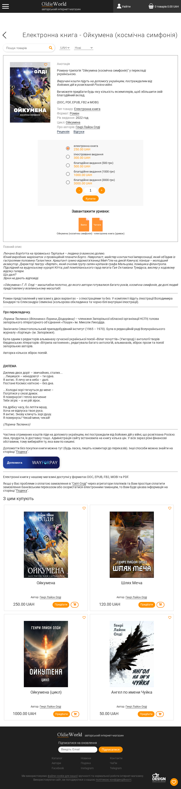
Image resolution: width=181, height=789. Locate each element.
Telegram (116, 768)
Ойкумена (73, 122)
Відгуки (79, 131)
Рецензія (63, 131)
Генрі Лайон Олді (88, 127)
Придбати (61, 604)
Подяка (21, 451)
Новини (86, 758)
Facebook (58, 768)
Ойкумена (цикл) (46, 692)
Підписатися (111, 749)
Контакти (116, 758)
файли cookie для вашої (63, 776)
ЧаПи (113, 763)
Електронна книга (87, 109)
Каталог (57, 758)
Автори (56, 763)
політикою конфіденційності (113, 779)
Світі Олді (79, 483)
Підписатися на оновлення (77, 743)
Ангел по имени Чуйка (131, 692)
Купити (91, 198)
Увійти (126, 6)
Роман (74, 113)
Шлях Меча (131, 582)
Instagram (87, 768)
